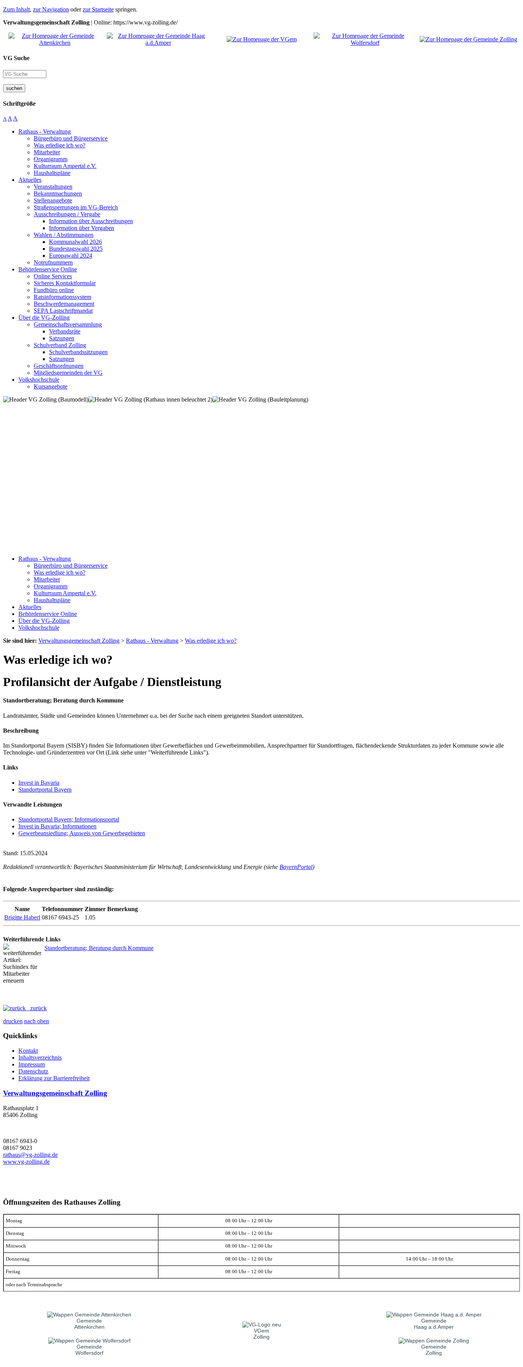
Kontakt (28, 1050)
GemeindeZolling (433, 1350)
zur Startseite (98, 9)
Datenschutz (33, 1071)
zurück (36, 1008)
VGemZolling (261, 1334)
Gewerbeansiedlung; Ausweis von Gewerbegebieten (81, 833)
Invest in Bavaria (38, 782)
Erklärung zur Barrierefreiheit (54, 1078)
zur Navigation (51, 9)
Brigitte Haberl (22, 917)
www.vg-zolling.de (26, 1161)
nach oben (36, 1021)
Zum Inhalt (16, 9)
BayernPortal (295, 867)
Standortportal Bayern (45, 789)
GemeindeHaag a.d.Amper (434, 1324)
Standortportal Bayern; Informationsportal (68, 819)
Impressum (31, 1064)
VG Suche (16, 58)
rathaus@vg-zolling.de (30, 1154)
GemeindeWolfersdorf (89, 1350)
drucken (13, 1021)
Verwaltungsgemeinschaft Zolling (55, 1093)
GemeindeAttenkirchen (89, 1324)
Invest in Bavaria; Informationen (57, 826)
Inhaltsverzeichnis (40, 1057)
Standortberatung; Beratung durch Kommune (99, 948)
